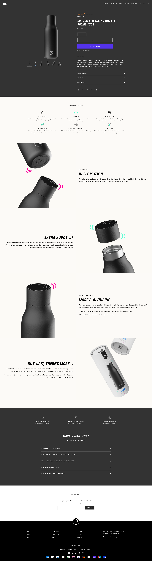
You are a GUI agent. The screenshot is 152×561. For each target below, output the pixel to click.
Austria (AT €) (75, 545)
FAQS (82, 440)
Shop (28, 531)
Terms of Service (85, 549)
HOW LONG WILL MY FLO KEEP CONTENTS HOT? (58, 461)
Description (81, 57)
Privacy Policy (72, 549)
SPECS (81, 77)
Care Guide (55, 534)
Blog (28, 537)
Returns (79, 537)
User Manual (55, 531)
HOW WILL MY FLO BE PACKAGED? (53, 474)
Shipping (80, 534)
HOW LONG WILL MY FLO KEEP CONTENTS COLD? (58, 454)
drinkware (80, 16)
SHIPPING (82, 82)
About (28, 534)
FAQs (53, 537)
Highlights (83, 73)
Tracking (79, 531)
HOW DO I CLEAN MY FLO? (50, 467)
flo (61, 549)
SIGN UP (89, 507)
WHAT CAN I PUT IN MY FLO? (51, 448)
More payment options (83, 51)
